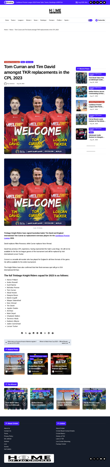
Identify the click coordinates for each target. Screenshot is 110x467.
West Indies (29, 62)
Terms (6, 433)
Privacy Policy (8, 436)
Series (91, 132)
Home (7, 20)
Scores (6, 446)
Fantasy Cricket (61, 444)
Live (5, 444)
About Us (7, 428)
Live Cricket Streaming (63, 441)
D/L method (7, 438)
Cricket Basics (60, 433)
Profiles (59, 20)
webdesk (11, 371)
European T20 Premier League (38, 356)
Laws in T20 (60, 438)
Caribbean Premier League (12, 62)
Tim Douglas (35, 371)
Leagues (20, 20)
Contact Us (7, 431)
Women (28, 20)
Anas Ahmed (58, 371)
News (35, 20)
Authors (6, 441)
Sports (66, 20)
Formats (51, 20)
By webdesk (11, 83)
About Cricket (60, 428)
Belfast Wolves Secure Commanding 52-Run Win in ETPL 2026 (96, 93)
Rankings (43, 20)
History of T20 (60, 436)
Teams (13, 20)
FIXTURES (7, 449)
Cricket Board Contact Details (65, 431)
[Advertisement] (55, 46)
